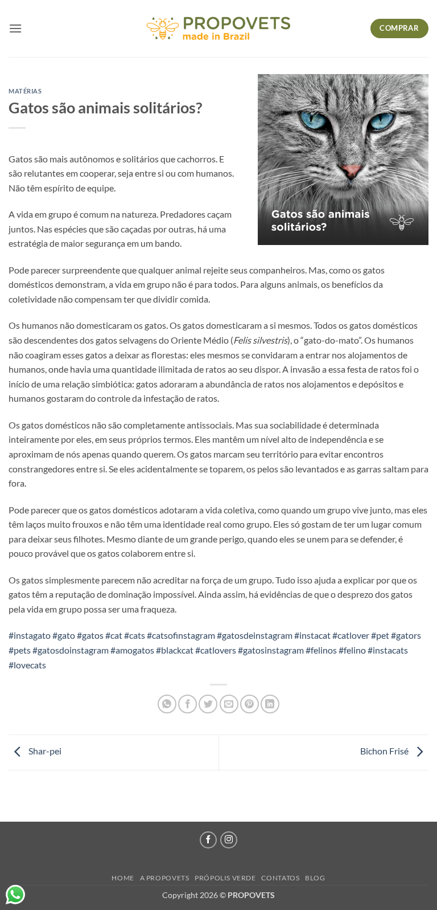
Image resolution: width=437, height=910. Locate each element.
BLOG (315, 878)
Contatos (280, 878)
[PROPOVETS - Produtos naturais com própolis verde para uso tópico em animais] (218, 28)
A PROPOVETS (164, 878)
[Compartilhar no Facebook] (187, 704)
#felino (352, 649)
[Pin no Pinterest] (249, 704)
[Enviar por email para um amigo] (229, 704)
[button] (15, 28)
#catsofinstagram (181, 635)
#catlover (350, 635)
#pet (380, 635)
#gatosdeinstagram (254, 635)
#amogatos (132, 649)
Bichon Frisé (385, 750)
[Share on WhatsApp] (167, 704)
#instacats (388, 649)
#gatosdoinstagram (70, 649)
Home (123, 878)
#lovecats (27, 664)
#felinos (321, 649)
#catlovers (215, 649)
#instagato (30, 635)
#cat (113, 635)
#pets (20, 649)
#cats (134, 635)
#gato (63, 635)
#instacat (312, 635)
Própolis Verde (225, 878)
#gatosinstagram (271, 649)
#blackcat (174, 649)
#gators (406, 635)
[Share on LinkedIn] (270, 704)
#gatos (90, 635)
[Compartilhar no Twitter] (208, 704)
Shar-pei (44, 750)
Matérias (25, 91)
